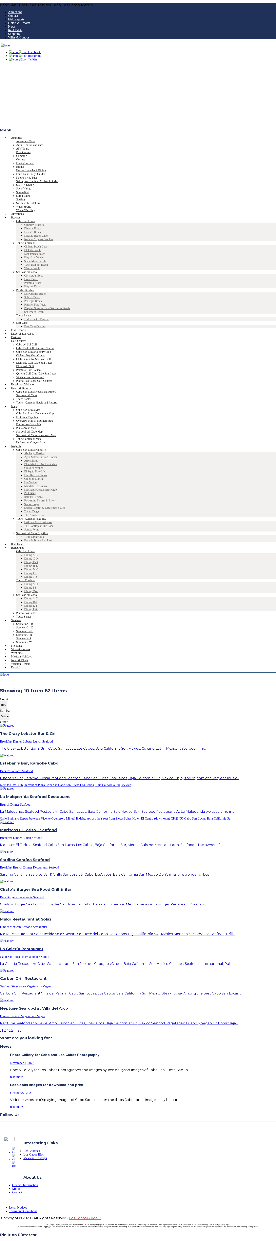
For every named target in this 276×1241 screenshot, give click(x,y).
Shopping (14, 33)
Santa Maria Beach (35, 261)
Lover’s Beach (32, 232)
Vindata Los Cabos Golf (30, 377)
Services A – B (24, 623)
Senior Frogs (31, 504)
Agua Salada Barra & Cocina (40, 457)
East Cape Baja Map (27, 417)
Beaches (15, 217)
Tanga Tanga (31, 511)
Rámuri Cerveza (33, 496)
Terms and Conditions (23, 1211)
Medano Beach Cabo (36, 235)
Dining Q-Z (31, 591)
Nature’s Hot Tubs (26, 177)
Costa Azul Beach (34, 275)
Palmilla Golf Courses (28, 369)
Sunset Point (31, 529)
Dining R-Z (31, 609)
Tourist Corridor (25, 242)
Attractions (15, 12)
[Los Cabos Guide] (5, 45)
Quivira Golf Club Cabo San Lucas (36, 373)
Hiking (20, 166)
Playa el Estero (32, 286)
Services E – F (24, 631)
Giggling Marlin (33, 478)
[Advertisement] (138, 96)
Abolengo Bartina (34, 453)
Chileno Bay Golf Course (30, 355)
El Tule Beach (32, 250)
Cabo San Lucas (25, 221)
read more (16, 1077)
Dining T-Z (30, 576)
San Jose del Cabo (26, 395)
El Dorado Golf (25, 366)
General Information (25, 1185)
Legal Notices (18, 1207)
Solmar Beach (32, 297)
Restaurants (17, 547)
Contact (13, 15)
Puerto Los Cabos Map (29, 424)
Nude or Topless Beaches (38, 239)
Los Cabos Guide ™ (85, 1218)
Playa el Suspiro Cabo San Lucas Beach (47, 308)
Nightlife (16, 446)
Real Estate (15, 30)
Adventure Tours (25, 141)
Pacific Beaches (25, 290)
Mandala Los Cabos (35, 486)
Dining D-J (30, 602)
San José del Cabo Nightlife (32, 533)
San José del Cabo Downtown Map (36, 435)
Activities (16, 137)
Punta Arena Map (26, 428)
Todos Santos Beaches (36, 319)
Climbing (21, 155)
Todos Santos (23, 315)
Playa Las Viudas (34, 257)
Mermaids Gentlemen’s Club (40, 489)
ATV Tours (22, 148)
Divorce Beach (32, 228)
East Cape (21, 322)
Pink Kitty (30, 493)
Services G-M (24, 634)
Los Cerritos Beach (35, 293)
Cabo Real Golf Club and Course (35, 348)
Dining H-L (31, 565)
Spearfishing (23, 188)
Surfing (20, 199)
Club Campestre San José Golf (33, 359)
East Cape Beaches (34, 326)
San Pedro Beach (34, 311)
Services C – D (24, 627)
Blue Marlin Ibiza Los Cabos (40, 464)
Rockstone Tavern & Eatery (40, 500)
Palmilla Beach (32, 282)
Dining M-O (31, 569)
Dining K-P (31, 605)
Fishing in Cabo (25, 163)
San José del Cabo (26, 272)
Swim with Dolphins (28, 203)
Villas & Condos (18, 37)
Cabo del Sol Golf (26, 344)
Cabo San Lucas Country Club (33, 351)
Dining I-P (30, 587)
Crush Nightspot (33, 467)
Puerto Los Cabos (26, 613)
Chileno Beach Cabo (35, 246)
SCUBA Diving (25, 184)
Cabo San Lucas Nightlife (31, 449)
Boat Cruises (23, 152)
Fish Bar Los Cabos (35, 475)
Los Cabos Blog (33, 1154)
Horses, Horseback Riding (31, 170)
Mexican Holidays (35, 1158)
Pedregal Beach (33, 301)
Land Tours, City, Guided (30, 174)
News (12, 26)
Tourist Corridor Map (28, 438)
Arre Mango (31, 460)
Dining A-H (31, 584)
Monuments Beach (34, 253)
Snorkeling (22, 192)
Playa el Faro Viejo (35, 304)
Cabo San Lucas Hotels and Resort (36, 391)
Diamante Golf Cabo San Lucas (34, 362)
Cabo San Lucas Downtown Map (35, 413)
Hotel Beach (31, 279)
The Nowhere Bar (34, 515)
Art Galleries (31, 1151)
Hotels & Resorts (19, 23)
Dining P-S (30, 573)
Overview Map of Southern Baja (34, 420)
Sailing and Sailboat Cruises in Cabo (37, 181)
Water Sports (23, 206)
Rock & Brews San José (38, 540)
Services (16, 620)
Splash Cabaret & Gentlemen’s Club (44, 507)
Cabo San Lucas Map (28, 409)
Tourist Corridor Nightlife (31, 518)
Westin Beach (32, 268)
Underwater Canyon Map (30, 442)
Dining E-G (31, 562)
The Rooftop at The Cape (38, 525)
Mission (17, 1188)
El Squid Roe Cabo (35, 471)
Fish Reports (16, 19)
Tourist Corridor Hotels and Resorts (36, 402)
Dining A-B (31, 555)
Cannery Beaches (34, 224)
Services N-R (23, 638)
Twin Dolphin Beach (36, 264)
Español (15, 667)
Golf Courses (18, 340)
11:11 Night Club (34, 536)
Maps (14, 406)
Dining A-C (31, 598)
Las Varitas (30, 482)
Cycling (20, 159)
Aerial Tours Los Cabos (29, 145)
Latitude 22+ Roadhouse (38, 522)
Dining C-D (31, 558)
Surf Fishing (23, 195)
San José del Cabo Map (29, 431)
